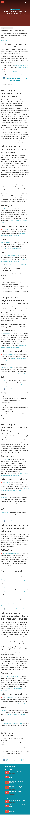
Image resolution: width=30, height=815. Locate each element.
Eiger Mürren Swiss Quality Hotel (9, 676)
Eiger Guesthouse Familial (9, 697)
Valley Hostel (4, 710)
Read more (4, 40)
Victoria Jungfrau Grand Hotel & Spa (12, 553)
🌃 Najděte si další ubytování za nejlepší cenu (15, 760)
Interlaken (13, 9)
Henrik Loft (4, 380)
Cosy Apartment (22, 74)
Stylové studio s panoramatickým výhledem (12, 723)
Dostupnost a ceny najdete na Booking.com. (12, 248)
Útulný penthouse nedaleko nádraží (10, 255)
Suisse (18, 9)
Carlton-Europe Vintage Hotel (9, 574)
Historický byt (4, 512)
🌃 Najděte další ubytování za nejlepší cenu (15, 79)
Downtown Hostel (5, 497)
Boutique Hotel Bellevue (9, 354)
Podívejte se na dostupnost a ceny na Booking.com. (14, 373)
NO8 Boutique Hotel (18, 72)
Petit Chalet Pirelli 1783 (7, 242)
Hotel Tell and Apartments (21, 65)
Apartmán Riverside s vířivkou (9, 598)
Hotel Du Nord (5, 459)
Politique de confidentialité (10, 766)
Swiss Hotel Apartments (7, 333)
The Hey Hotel (6, 482)
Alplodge (3, 587)
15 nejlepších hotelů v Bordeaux (17, 771)
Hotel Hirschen (6, 229)
